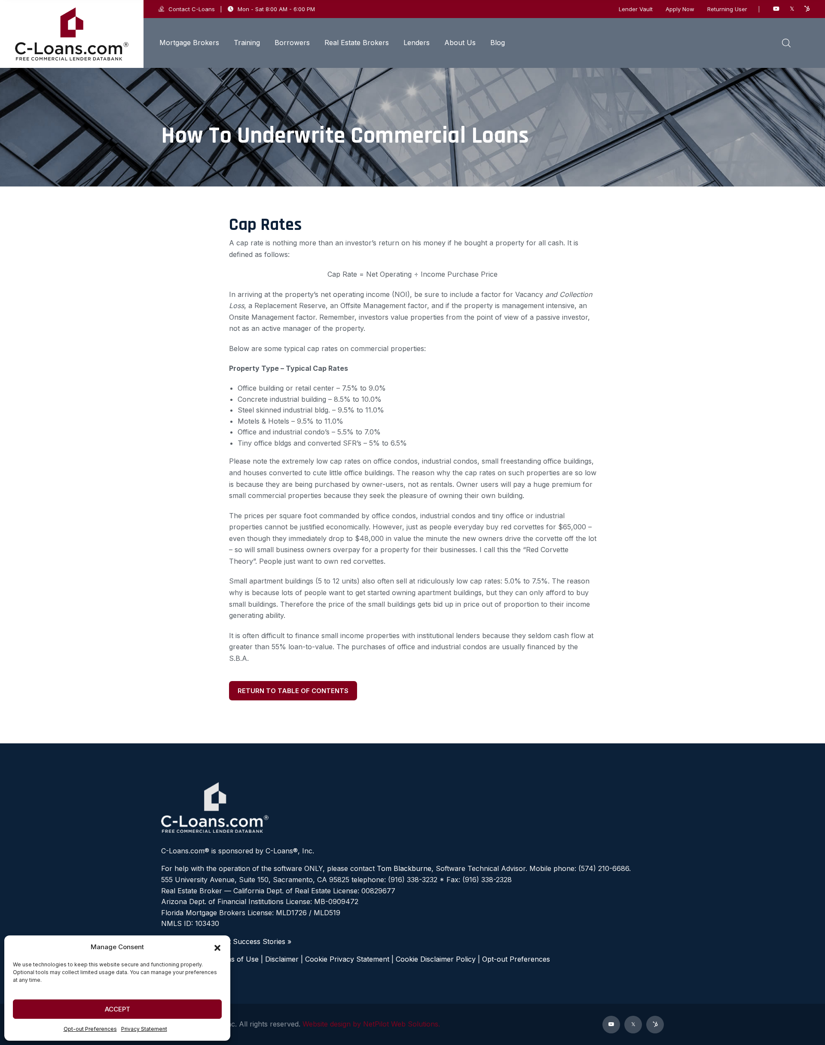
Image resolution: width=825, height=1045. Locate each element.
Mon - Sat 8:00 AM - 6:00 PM (276, 9)
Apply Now (680, 9)
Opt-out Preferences (90, 1029)
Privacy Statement (144, 1029)
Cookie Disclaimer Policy (436, 959)
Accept (117, 1009)
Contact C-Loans (191, 9)
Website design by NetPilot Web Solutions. (371, 1024)
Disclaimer (282, 959)
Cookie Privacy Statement (347, 959)
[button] (217, 947)
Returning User (727, 9)
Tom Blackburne (404, 868)
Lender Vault (636, 9)
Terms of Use (236, 959)
